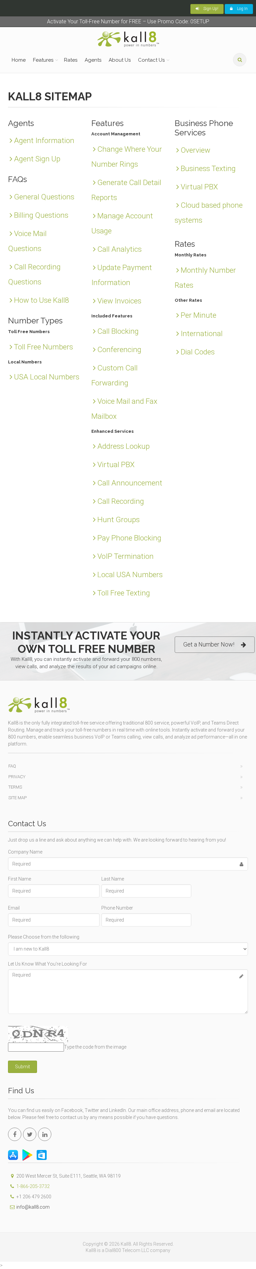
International (202, 333)
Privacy (16, 776)
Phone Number (117, 908)
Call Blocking (118, 331)
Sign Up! (210, 8)
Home (19, 60)
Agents (93, 60)
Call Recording (120, 501)
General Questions (44, 196)
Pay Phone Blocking (129, 537)
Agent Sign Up (37, 158)
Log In (242, 8)
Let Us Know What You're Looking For (47, 964)
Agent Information (44, 140)
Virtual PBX (116, 464)
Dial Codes (198, 351)
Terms (15, 787)
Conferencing (119, 349)
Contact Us (151, 60)
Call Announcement (129, 482)
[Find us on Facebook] (14, 1134)
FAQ (12, 766)
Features (43, 60)
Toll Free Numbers (43, 346)
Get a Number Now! (208, 644)
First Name (19, 879)
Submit (22, 1066)
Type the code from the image (95, 1047)
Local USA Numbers (130, 574)
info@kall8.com (33, 1207)
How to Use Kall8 (41, 300)
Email (14, 908)
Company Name (25, 852)
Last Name (112, 879)
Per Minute (198, 315)
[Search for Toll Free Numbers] (239, 59)
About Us (120, 60)
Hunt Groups (118, 519)
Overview (195, 150)
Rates (70, 60)
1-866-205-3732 (33, 1186)
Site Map (17, 797)
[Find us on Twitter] (29, 1134)
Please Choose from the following (43, 937)
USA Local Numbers (46, 376)
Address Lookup (123, 446)
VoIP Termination (125, 556)
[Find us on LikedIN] (44, 1134)
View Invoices (119, 300)
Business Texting (208, 168)
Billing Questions (41, 215)
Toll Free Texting (123, 592)
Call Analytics (119, 249)
